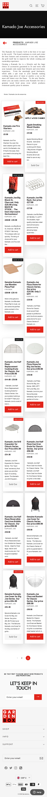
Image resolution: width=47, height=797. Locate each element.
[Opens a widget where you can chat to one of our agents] (37, 792)
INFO (6, 736)
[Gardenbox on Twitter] (10, 767)
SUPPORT (8, 744)
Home (6, 94)
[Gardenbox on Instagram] (15, 767)
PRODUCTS (18, 42)
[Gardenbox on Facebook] (6, 767)
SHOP (6, 729)
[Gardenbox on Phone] (20, 768)
